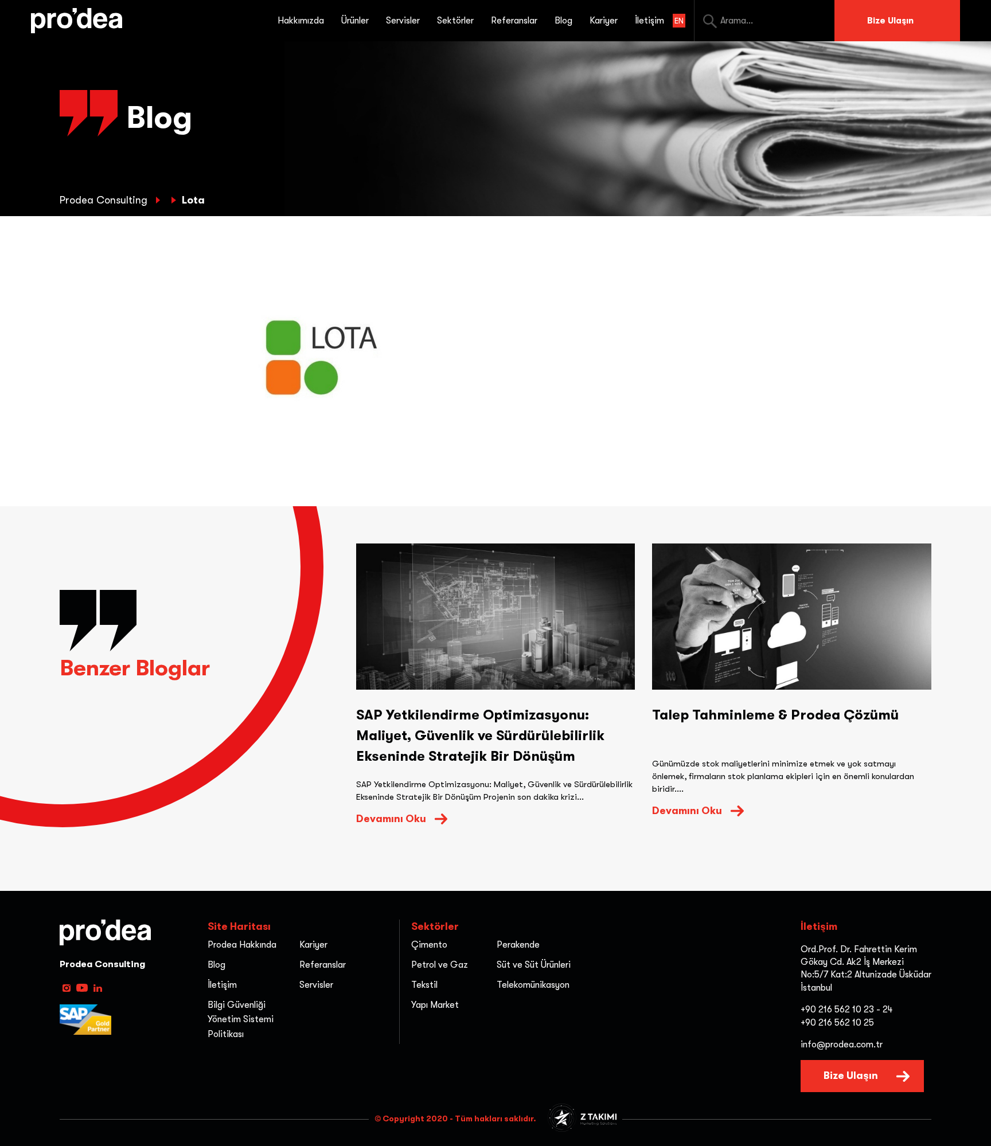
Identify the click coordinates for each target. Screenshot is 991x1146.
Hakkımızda (301, 20)
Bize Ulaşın (890, 20)
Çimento (429, 945)
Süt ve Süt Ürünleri (534, 965)
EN (679, 20)
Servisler (316, 985)
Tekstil (424, 985)
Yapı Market (435, 1005)
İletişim (649, 20)
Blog (563, 20)
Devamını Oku (391, 818)
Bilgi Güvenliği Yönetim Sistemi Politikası (241, 1019)
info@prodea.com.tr (842, 1044)
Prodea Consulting (105, 200)
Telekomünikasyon (533, 985)
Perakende (518, 945)
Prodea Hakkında (242, 945)
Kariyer (604, 20)
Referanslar (514, 20)
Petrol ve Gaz (439, 965)
